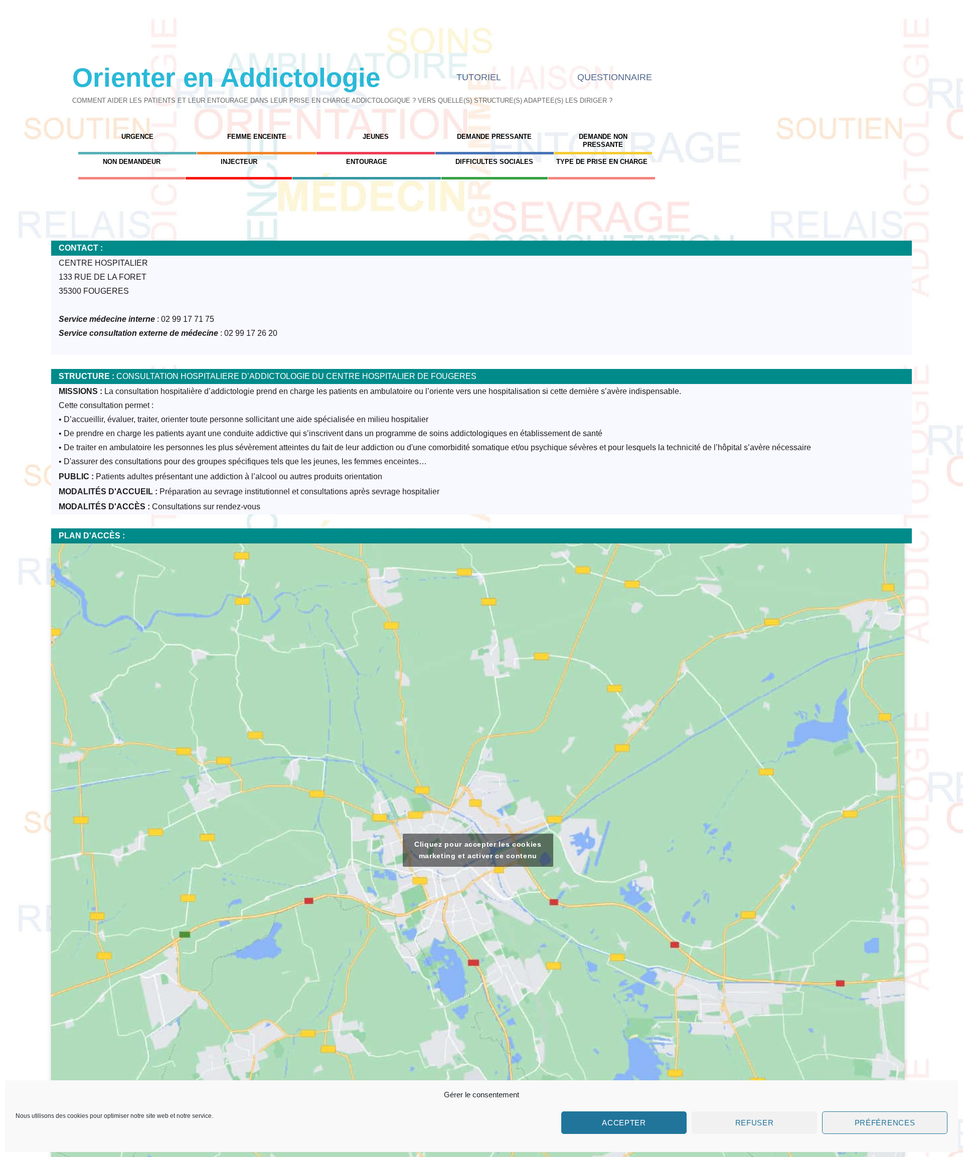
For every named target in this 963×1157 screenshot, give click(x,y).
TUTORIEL (478, 77)
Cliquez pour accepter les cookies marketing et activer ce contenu (478, 850)
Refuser (754, 1122)
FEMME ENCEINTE (256, 136)
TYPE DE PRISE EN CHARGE (602, 161)
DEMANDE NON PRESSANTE (603, 140)
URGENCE (137, 136)
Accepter (624, 1122)
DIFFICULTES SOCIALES (494, 161)
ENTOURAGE (366, 161)
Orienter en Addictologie (226, 77)
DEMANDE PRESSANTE (494, 136)
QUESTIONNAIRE (614, 77)
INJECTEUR (239, 161)
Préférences (885, 1122)
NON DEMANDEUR (131, 161)
